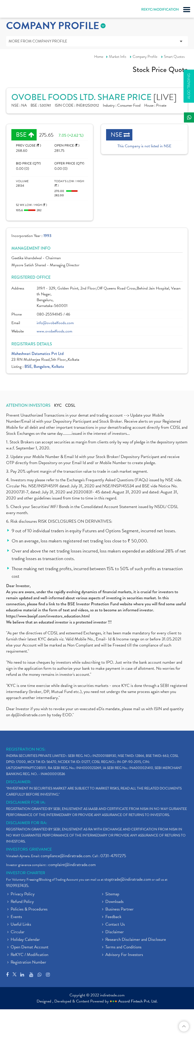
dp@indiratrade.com (29, 715)
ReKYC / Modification (29, 955)
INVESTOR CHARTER (25, 873)
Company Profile (145, 56)
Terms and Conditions (123, 947)
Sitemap (112, 894)
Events (16, 917)
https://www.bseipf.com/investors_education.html (48, 616)
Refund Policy (22, 902)
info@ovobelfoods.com (55, 323)
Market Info (117, 56)
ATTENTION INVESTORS (28, 405)
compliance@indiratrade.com (66, 856)
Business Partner (119, 909)
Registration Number (28, 962)
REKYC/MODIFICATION (160, 9)
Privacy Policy (23, 894)
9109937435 (17, 885)
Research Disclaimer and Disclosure (135, 940)
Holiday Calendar (25, 940)
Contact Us (115, 924)
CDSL (70, 405)
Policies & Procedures (29, 909)
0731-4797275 (113, 856)
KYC (58, 405)
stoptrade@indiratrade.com (127, 879)
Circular (18, 932)
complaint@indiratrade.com (72, 864)
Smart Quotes (174, 56)
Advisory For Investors (124, 955)
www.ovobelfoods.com (54, 331)
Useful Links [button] (21, 924)
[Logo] (16, 10)
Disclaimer (114, 932)
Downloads (114, 902)
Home (98, 56)
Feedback (113, 917)
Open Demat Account (29, 947)
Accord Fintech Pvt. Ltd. (138, 1001)
